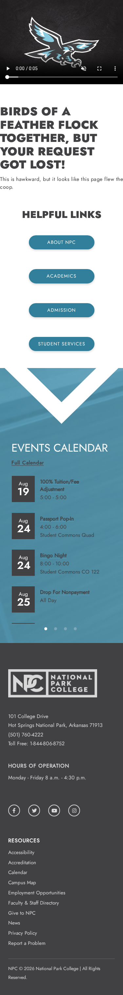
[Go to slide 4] (76, 628)
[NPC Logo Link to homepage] (52, 707)
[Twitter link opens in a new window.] (34, 810)
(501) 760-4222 (25, 734)
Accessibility (21, 852)
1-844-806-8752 (47, 743)
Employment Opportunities (36, 892)
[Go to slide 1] (47, 628)
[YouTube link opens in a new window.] (54, 810)
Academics (61, 276)
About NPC (61, 242)
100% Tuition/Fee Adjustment (59, 485)
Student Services (61, 344)
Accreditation (22, 862)
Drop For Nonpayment (65, 592)
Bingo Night (53, 555)
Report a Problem (27, 943)
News (14, 923)
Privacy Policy (22, 933)
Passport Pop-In (57, 518)
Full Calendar (27, 462)
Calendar (17, 872)
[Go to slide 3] (66, 628)
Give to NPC (21, 913)
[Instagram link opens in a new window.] (74, 810)
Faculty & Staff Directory (33, 903)
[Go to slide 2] (56, 628)
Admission (61, 310)
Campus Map (22, 882)
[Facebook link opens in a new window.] (14, 810)
